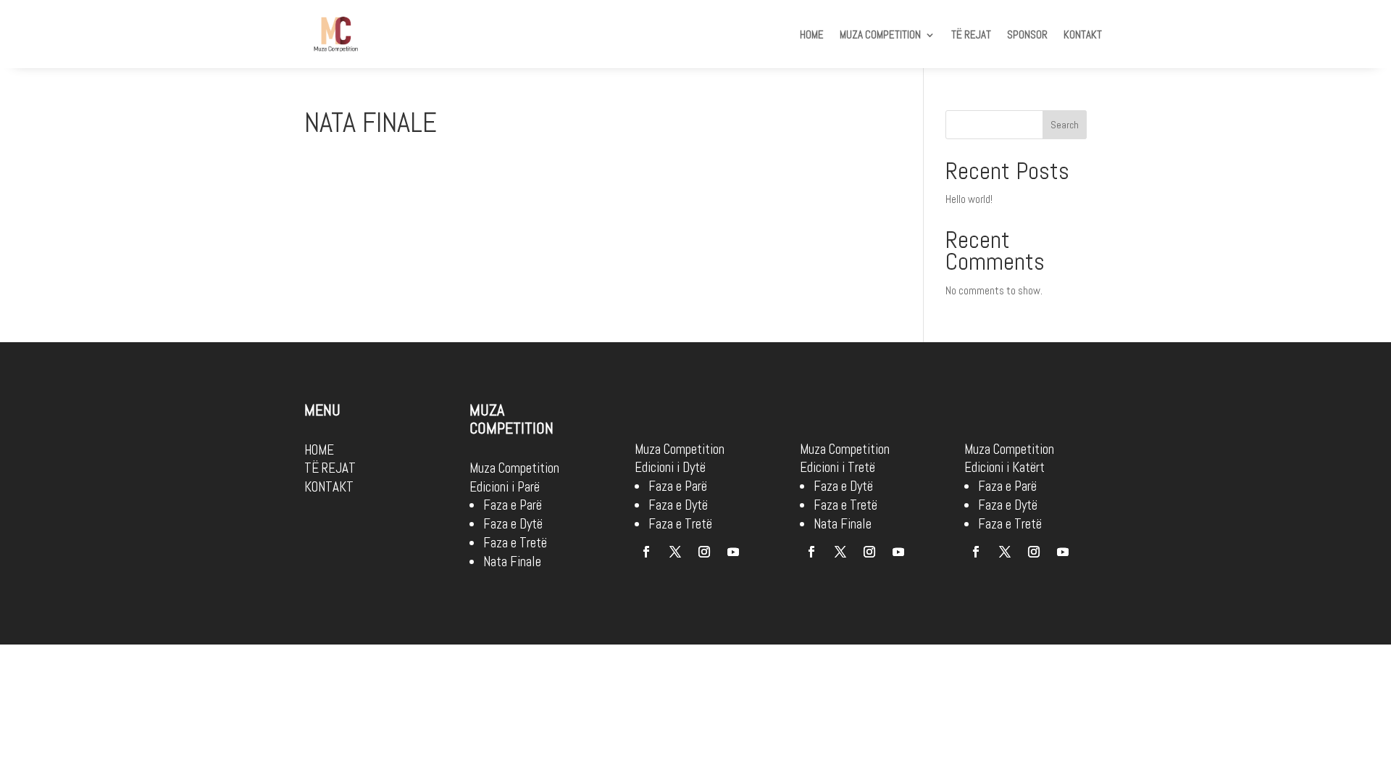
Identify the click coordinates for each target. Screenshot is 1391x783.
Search (1064, 124)
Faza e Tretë (515, 543)
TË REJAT (971, 35)
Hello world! (969, 199)
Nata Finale (512, 561)
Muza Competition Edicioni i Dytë (679, 458)
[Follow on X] (675, 551)
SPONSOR (1027, 35)
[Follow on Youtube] (733, 551)
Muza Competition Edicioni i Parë (514, 477)
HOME (812, 35)
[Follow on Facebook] (646, 551)
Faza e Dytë (513, 524)
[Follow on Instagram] (704, 551)
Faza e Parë (512, 505)
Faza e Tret (1007, 524)
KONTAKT (1083, 35)
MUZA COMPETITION (880, 35)
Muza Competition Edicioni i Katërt (1009, 458)
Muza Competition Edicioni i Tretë (845, 458)
